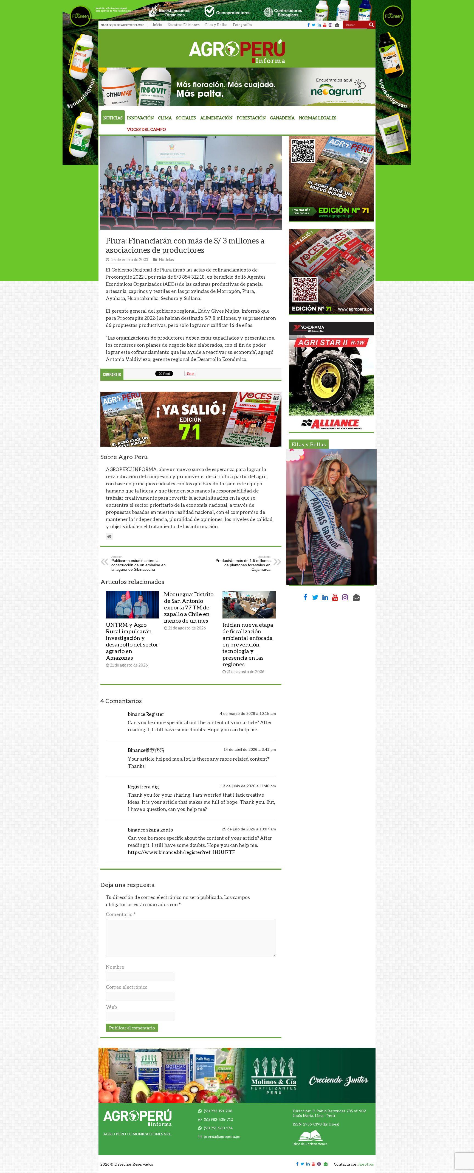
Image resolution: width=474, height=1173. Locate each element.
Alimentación (216, 118)
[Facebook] (308, 25)
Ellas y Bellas (216, 25)
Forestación (251, 118)
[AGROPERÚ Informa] (237, 50)
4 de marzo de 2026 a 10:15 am (248, 713)
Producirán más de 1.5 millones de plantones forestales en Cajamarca (243, 563)
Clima (165, 118)
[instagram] (330, 25)
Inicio (157, 25)
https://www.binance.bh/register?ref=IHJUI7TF (181, 852)
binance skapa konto (150, 830)
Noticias (113, 118)
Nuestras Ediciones (184, 25)
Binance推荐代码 (146, 750)
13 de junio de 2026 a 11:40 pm (248, 786)
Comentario (121, 914)
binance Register (146, 714)
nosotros (366, 1164)
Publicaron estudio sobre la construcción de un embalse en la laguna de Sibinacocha (138, 563)
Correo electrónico (127, 987)
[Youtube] (325, 25)
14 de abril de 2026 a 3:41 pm (250, 749)
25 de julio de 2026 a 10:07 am (249, 829)
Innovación (140, 118)
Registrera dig (143, 787)
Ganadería (282, 118)
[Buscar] (371, 25)
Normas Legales (317, 118)
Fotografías (242, 25)
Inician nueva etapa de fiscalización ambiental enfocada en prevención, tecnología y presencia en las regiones (247, 644)
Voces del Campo (146, 129)
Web (111, 1007)
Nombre (115, 967)
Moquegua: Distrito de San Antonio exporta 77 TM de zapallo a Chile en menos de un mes (188, 607)
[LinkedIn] (319, 25)
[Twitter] (313, 25)
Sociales (186, 118)
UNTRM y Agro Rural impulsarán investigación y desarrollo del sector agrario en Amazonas (132, 641)
